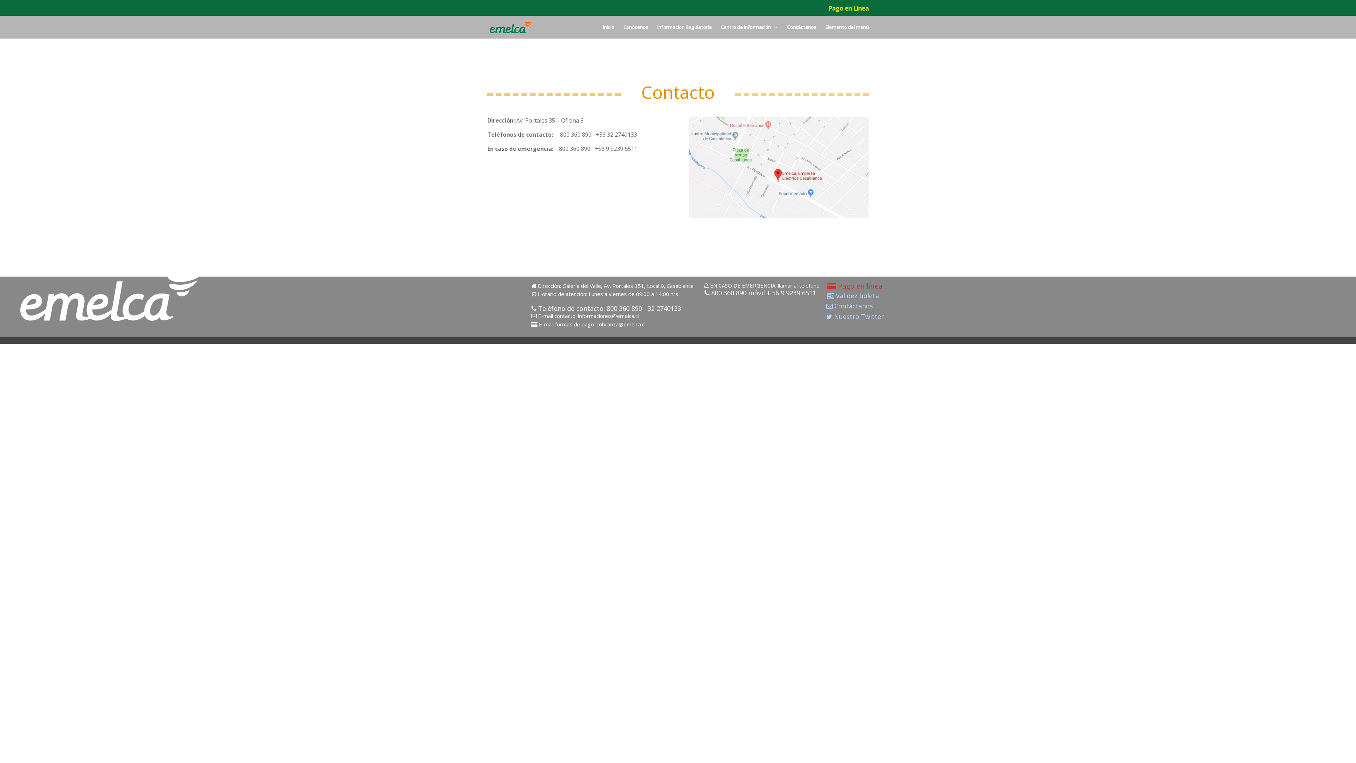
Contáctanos (801, 27)
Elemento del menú (847, 27)
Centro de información (746, 27)
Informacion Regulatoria (684, 27)
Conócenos (635, 27)
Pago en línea (859, 286)
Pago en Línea (848, 8)
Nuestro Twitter (858, 316)
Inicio (608, 27)
